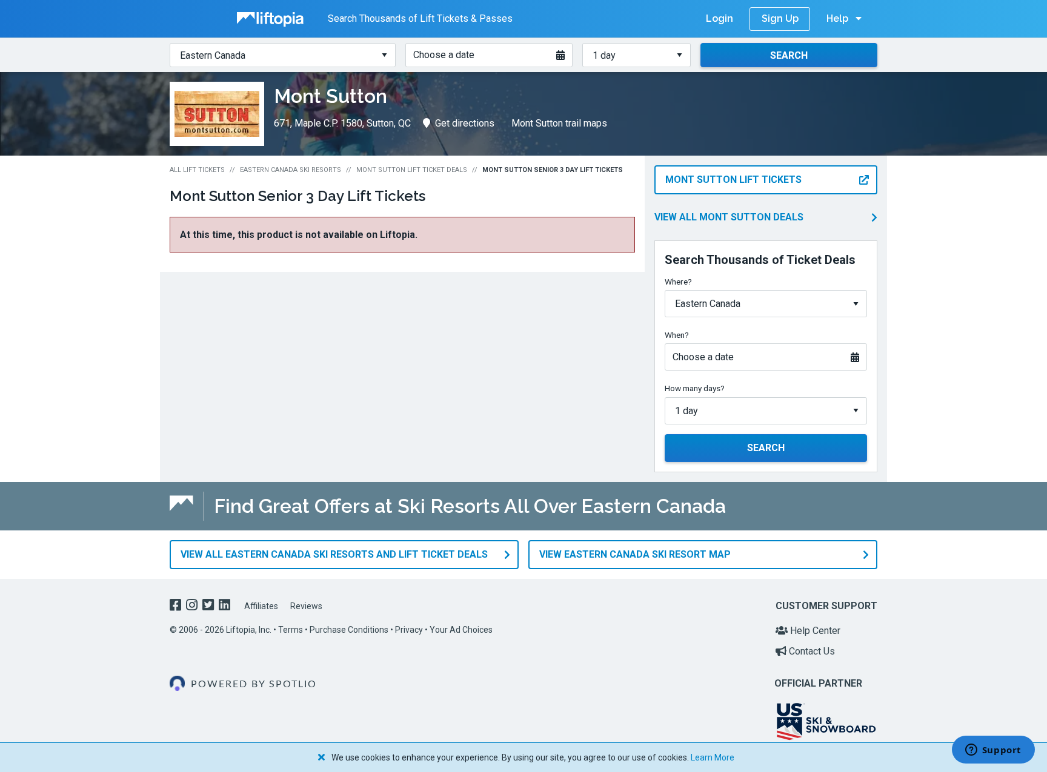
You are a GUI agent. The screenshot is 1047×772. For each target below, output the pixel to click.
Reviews (306, 606)
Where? (678, 281)
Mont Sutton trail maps (559, 123)
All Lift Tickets (197, 170)
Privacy (409, 630)
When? (677, 335)
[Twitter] (209, 606)
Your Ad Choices (461, 630)
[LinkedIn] (226, 606)
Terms (290, 630)
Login (719, 18)
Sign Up (780, 18)
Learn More (712, 757)
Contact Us (810, 651)
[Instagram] (193, 606)
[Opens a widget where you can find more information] (993, 751)
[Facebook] (177, 606)
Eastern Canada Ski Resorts (290, 170)
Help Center (814, 630)
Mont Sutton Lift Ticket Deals (411, 170)
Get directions (464, 123)
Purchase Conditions (349, 630)
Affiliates (261, 606)
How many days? (695, 388)
